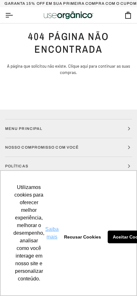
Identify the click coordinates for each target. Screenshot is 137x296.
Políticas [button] (16, 166)
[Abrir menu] (14, 15)
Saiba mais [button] (52, 232)
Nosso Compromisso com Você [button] (42, 147)
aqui (84, 66)
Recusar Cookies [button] (82, 236)
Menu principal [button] (23, 128)
